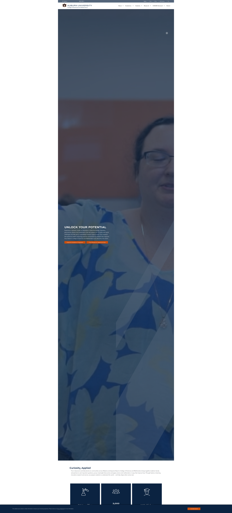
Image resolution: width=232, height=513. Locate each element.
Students (137, 6)
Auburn (66, 1)
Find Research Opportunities (97, 242)
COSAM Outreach (158, 6)
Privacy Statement (60, 508)
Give (156, 1)
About (120, 6)
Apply (145, 1)
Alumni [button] (168, 6)
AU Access (162, 1)
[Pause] (167, 33)
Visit (150, 1)
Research (146, 6)
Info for (82, 1)
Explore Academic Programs (75, 242)
